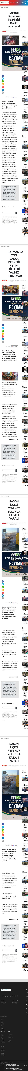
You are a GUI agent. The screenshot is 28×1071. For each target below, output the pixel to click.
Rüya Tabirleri (9, 1040)
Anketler (10, 1036)
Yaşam (2, 1029)
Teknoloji (2, 1023)
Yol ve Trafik (2, 1038)
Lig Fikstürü (2, 1044)
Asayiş (7, 496)
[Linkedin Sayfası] (11, 996)
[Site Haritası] (16, 996)
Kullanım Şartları (15, 1000)
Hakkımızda (3, 1000)
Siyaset (2, 1026)
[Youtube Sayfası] (8, 996)
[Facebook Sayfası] (1, 996)
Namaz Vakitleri (2, 1040)
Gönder (16, 213)
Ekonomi (12, 2)
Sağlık (7, 7)
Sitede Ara (10, 1034)
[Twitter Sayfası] (4, 996)
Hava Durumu (2, 1035)
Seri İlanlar (3, 1050)
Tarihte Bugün (2, 1047)
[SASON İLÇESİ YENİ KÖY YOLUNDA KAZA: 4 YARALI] (10, 539)
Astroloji (9, 1041)
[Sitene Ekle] (18, 996)
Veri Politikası (3, 1003)
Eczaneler (3, 1042)
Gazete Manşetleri (3, 1055)
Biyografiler (10, 1037)
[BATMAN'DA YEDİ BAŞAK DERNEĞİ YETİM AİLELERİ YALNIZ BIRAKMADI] (10, 289)
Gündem (7, 246)
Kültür (2, 1022)
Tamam (20, 1069)
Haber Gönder (15, 1003)
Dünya (16, 2)
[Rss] (13, 996)
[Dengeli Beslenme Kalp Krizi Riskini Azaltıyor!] (10, 40)
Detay (15, 1069)
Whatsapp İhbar (15, 1002)
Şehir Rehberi (2, 1053)
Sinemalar (3, 1049)
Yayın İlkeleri (3, 1002)
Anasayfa (3, 7)
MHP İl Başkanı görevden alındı (26, 78)
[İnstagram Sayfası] (6, 996)
